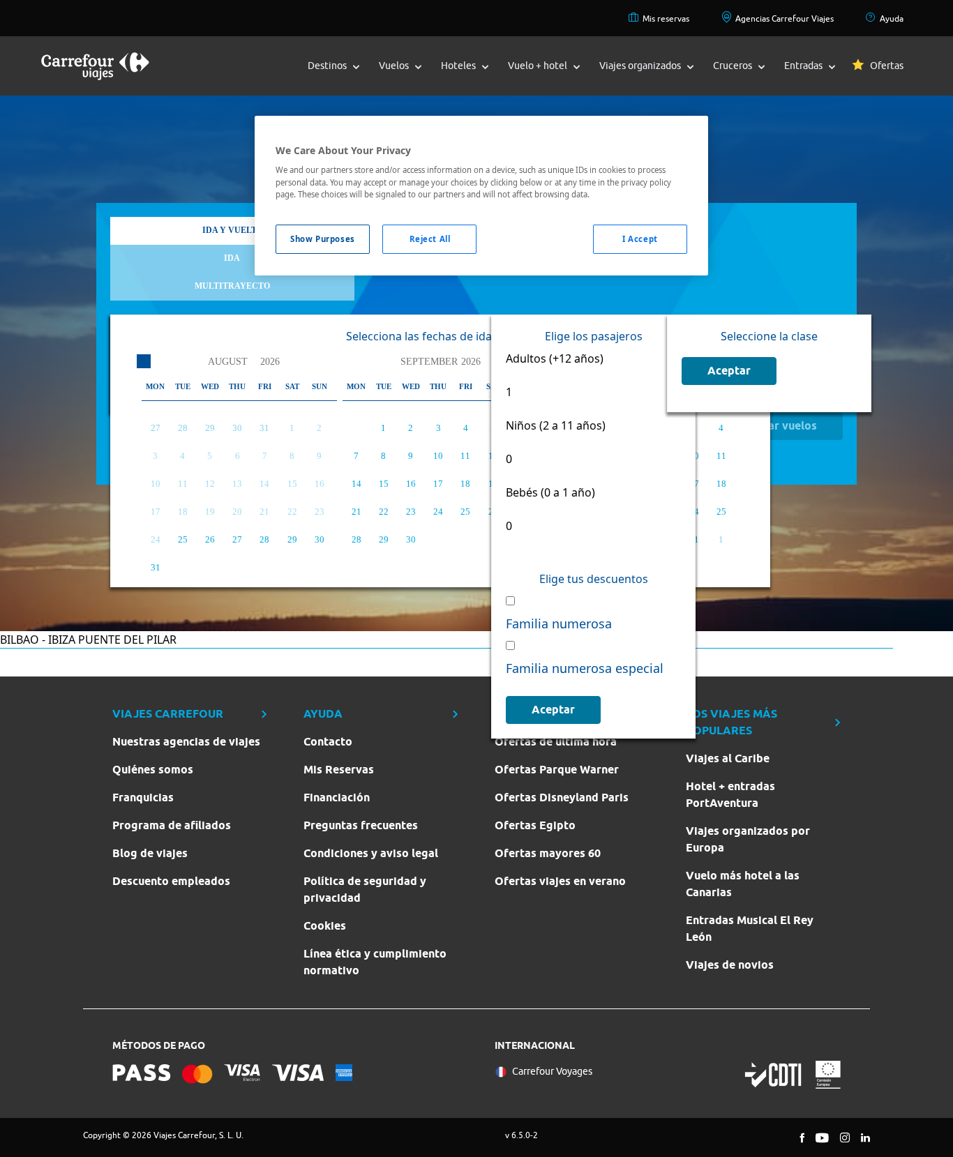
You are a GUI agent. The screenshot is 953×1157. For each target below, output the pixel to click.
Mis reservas (666, 18)
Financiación (336, 797)
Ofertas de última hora (556, 741)
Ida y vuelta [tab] (232, 230)
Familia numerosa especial (586, 668)
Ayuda (891, 18)
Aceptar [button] (553, 709)
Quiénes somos (152, 769)
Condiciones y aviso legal (370, 853)
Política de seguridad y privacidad (364, 890)
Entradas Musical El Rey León (749, 929)
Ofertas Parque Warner (557, 769)
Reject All (430, 239)
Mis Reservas (338, 769)
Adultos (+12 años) (556, 358)
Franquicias (143, 797)
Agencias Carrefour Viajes (784, 18)
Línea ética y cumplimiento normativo (375, 962)
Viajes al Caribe (728, 758)
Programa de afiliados (171, 825)
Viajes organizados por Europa (748, 839)
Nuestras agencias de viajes (186, 741)
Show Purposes (322, 239)
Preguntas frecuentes (360, 825)
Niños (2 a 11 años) (556, 425)
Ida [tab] (232, 258)
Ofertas (886, 65)
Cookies (324, 925)
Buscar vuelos (780, 425)
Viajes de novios (730, 964)
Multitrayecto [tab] (232, 286)
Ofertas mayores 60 (548, 853)
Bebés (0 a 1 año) (550, 492)
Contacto (327, 741)
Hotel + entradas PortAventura (730, 795)
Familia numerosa (560, 623)
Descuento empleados (171, 881)
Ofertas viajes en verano (560, 881)
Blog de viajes (150, 853)
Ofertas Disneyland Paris (562, 797)
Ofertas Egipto (535, 825)
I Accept (640, 239)
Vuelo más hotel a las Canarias (743, 884)
